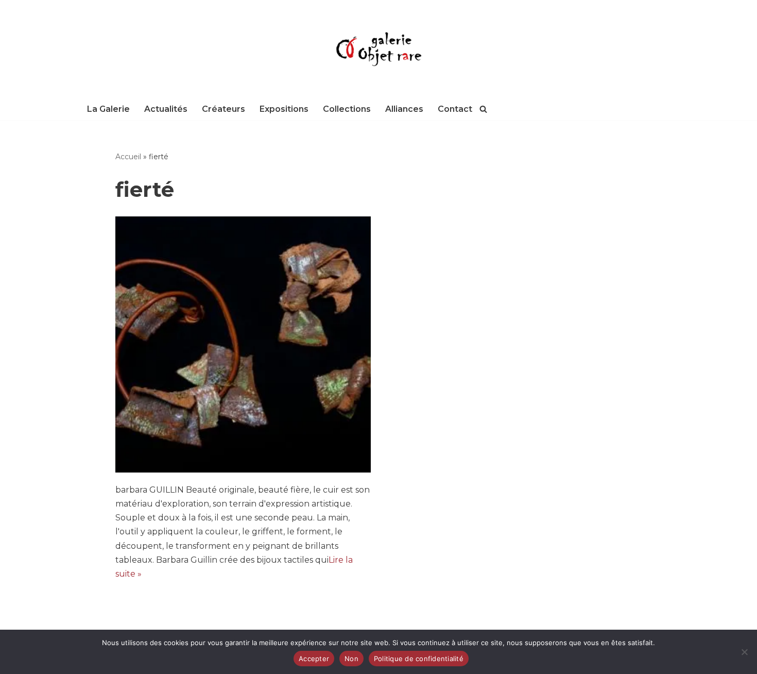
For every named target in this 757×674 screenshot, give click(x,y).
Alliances (404, 109)
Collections (347, 109)
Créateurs (223, 109)
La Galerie (108, 109)
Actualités (165, 109)
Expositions (284, 109)
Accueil (128, 156)
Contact (455, 109)
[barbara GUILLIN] (243, 344)
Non (351, 658)
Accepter (314, 658)
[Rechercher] (483, 109)
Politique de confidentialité (418, 658)
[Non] (744, 652)
